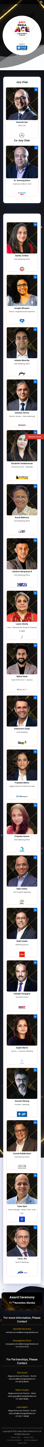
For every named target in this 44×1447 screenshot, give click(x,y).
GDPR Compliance (30, 1440)
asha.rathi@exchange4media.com (22, 1413)
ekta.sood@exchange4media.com (22, 1379)
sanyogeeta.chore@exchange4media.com (22, 1344)
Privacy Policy (16, 1437)
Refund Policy (29, 1437)
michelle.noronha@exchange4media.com (22, 1332)
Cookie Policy (22, 1443)
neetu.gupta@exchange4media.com (22, 1396)
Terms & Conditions (14, 1440)
